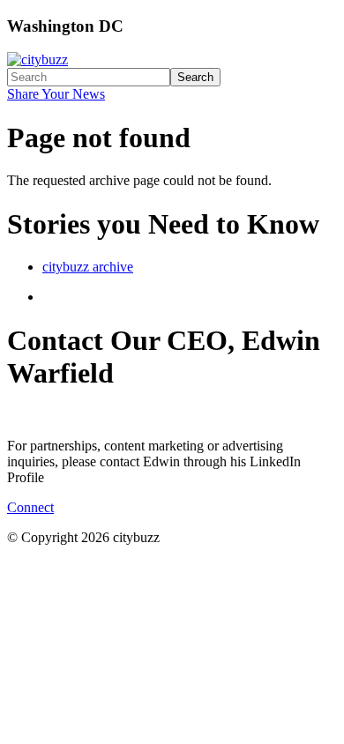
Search (195, 77)
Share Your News (56, 93)
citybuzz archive (87, 266)
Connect (30, 507)
